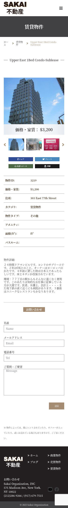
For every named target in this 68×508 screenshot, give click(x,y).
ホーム (6, 43)
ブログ (34, 462)
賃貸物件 (19, 43)
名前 (6, 323)
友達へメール (22, 166)
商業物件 (55, 455)
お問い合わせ (12, 479)
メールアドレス (13, 337)
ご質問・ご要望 (13, 367)
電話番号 (9, 352)
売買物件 (55, 462)
